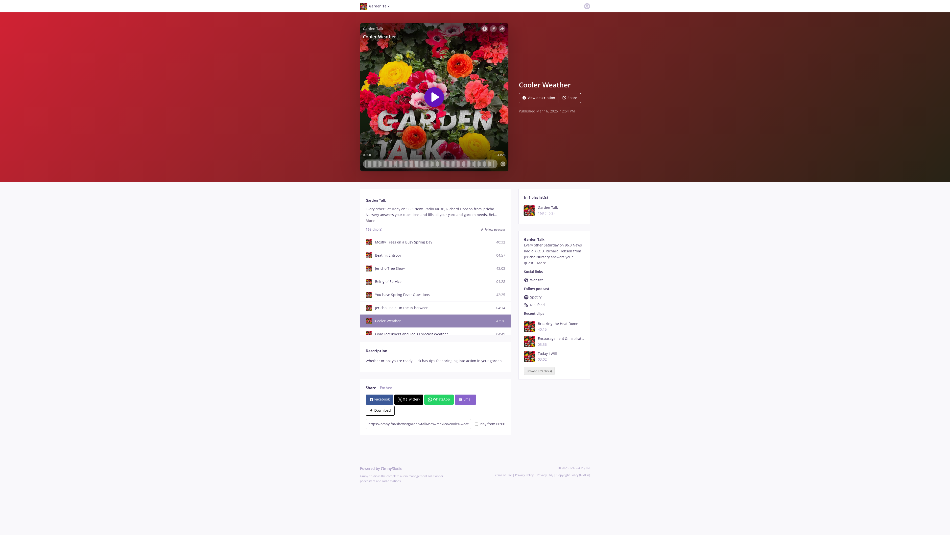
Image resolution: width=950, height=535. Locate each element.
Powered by (370, 468)
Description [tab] (376, 350)
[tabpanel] (435, 361)
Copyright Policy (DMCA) (573, 475)
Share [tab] (371, 387)
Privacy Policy (524, 475)
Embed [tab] (386, 387)
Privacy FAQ (545, 475)
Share (572, 97)
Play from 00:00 (492, 424)
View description (541, 97)
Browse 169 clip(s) (539, 371)
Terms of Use (502, 475)
